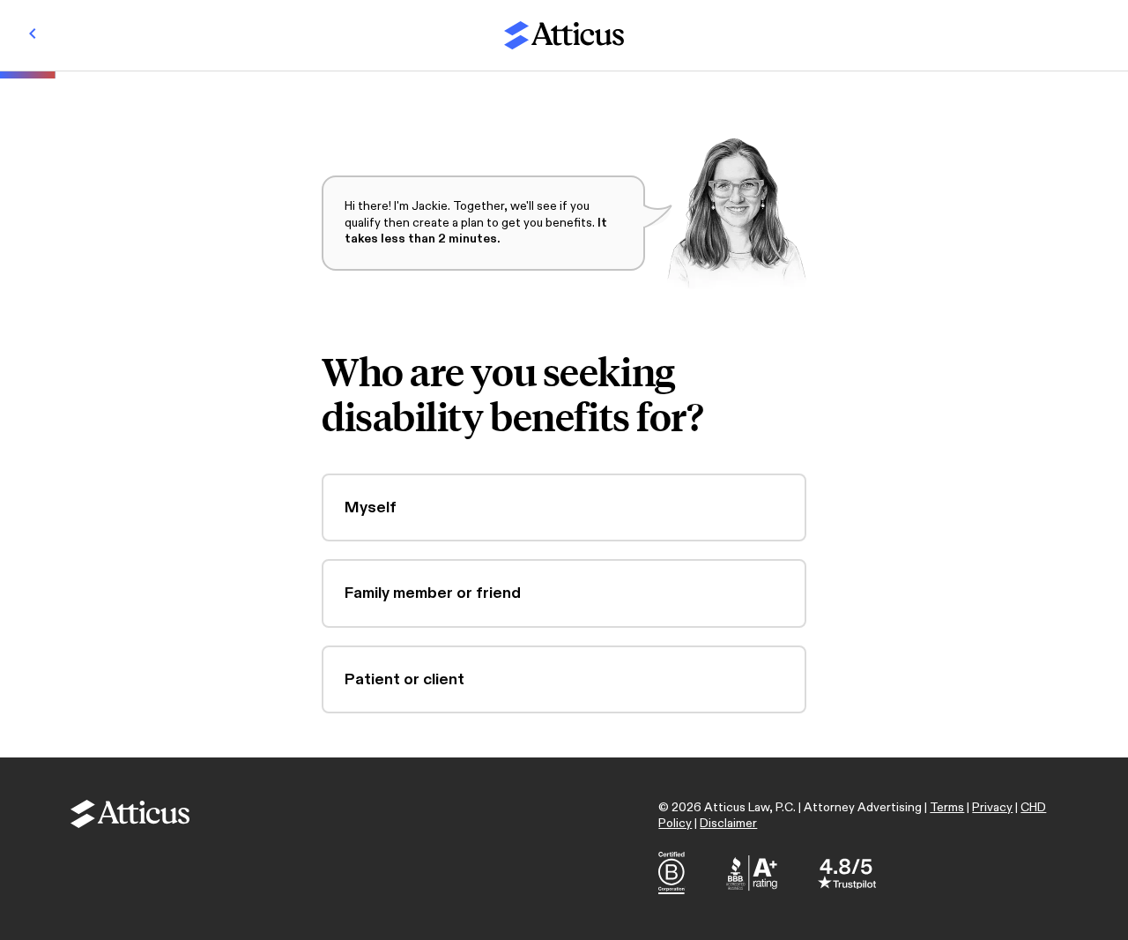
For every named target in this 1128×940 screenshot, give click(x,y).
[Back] (32, 35)
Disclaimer (728, 823)
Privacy (992, 807)
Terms (947, 807)
